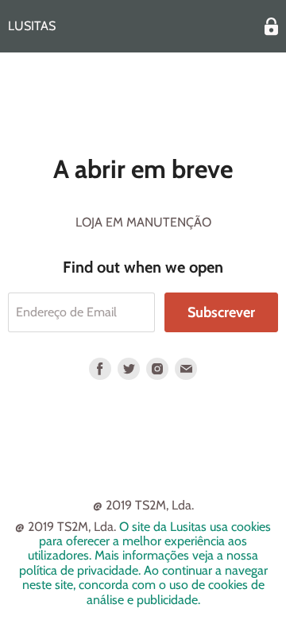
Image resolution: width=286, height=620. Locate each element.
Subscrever (221, 312)
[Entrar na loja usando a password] (271, 26)
